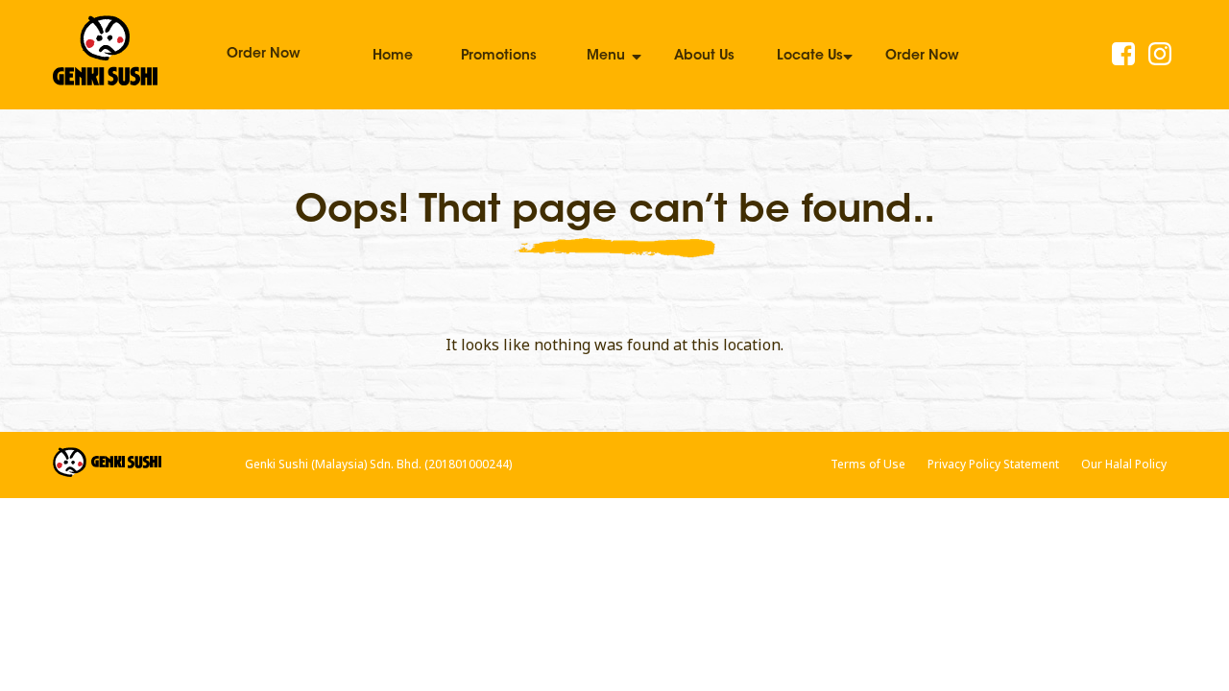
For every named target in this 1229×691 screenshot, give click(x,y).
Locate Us (810, 56)
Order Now (264, 54)
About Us (704, 56)
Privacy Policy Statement (993, 464)
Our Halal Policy (1124, 464)
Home (393, 56)
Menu (606, 56)
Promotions (499, 56)
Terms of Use (868, 464)
